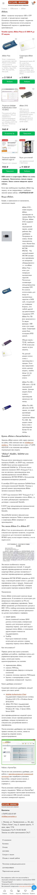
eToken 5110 (24, 105)
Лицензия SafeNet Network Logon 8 (9, 158)
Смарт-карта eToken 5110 (26, 57)
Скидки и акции (8, 854)
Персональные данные (10, 871)
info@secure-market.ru (9, 816)
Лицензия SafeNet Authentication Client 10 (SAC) (9, 107)
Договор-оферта (8, 867)
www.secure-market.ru (26, 886)
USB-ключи (14, 8)
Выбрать (10, 81)
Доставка (5, 851)
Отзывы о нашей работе (11, 858)
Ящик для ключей (26, 157)
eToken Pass (6, 56)
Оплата (5, 847)
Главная (4, 8)
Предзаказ (27, 133)
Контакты (5, 843)
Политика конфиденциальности (13, 864)
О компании (6, 840)
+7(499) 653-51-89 (9, 813)
